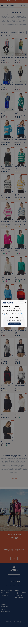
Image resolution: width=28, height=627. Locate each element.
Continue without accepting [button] (14, 320)
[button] (14, 317)
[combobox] (25, 302)
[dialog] (14, 313)
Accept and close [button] (14, 323)
